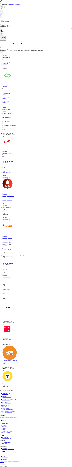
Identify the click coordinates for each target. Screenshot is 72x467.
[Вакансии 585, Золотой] (36, 183)
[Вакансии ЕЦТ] (36, 75)
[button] (1, 14)
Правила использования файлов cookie (14, 4)
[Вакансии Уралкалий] (36, 162)
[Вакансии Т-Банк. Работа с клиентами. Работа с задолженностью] (36, 376)
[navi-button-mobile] (1, 17)
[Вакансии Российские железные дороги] (36, 142)
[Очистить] (1, 27)
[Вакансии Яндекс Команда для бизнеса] (36, 307)
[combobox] (4, 25)
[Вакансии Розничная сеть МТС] (36, 329)
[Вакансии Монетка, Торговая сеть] (36, 226)
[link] (1, 12)
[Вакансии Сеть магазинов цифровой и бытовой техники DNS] (36, 353)
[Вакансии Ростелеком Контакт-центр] (36, 285)
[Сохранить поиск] (1, 29)
